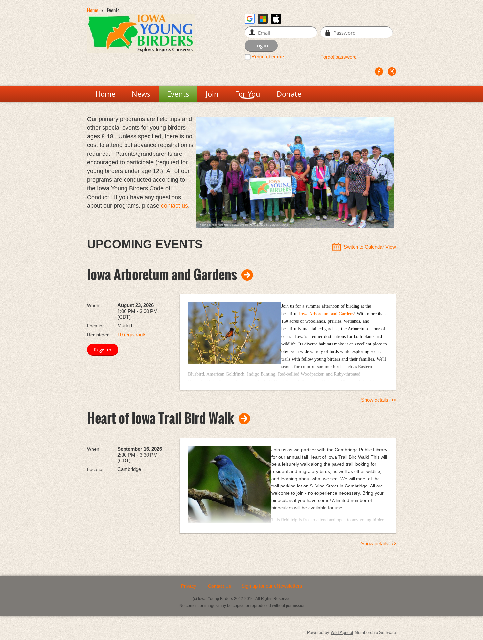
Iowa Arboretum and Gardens (162, 274)
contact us (174, 205)
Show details (374, 400)
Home (92, 10)
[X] (392, 71)
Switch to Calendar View (370, 246)
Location (96, 325)
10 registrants (132, 334)
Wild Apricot (342, 632)
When (93, 305)
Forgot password (338, 56)
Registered (98, 334)
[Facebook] (379, 71)
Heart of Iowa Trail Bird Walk (160, 417)
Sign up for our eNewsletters (272, 586)
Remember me (267, 56)
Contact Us (219, 586)
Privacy (188, 586)
